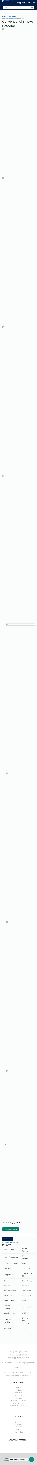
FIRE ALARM (14, 1242)
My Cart (19, 1427)
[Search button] (32, 7)
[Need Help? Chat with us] (31, 1459)
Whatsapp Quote (10, 1229)
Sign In (18, 1429)
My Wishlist (19, 1424)
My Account (18, 1421)
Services (18, 1398)
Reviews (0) (6, 1245)
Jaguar (20, 2)
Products (18, 1390)
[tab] (18, 1244)
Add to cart (7, 1239)
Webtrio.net (28, 1460)
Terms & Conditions (18, 1400)
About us (18, 1393)
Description (6, 1244)
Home (18, 1387)
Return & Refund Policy (18, 1406)
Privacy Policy (18, 1403)
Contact (18, 1395)
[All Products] (34, 3)
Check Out (19, 1432)
